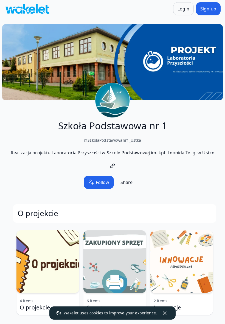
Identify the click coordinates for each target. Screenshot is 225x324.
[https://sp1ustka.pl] (112, 166)
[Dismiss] (164, 313)
